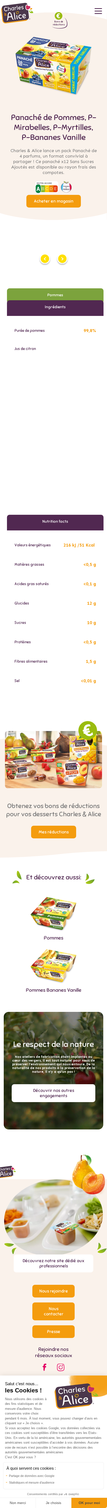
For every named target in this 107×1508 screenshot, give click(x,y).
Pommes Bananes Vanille (53, 990)
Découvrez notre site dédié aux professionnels (53, 1263)
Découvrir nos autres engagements (53, 1093)
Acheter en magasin (53, 201)
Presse (53, 1331)
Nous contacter (53, 1311)
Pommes (53, 938)
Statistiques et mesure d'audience (31, 1482)
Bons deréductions (59, 23)
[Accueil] (17, 22)
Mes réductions (54, 832)
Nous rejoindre (53, 1291)
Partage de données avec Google (31, 1476)
